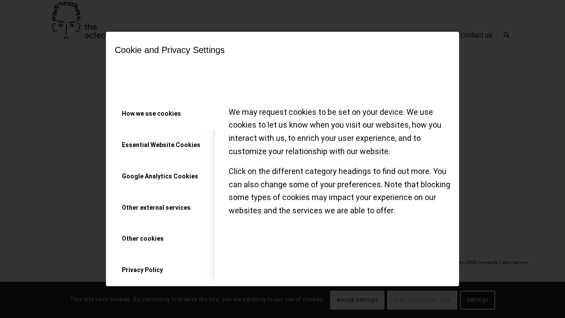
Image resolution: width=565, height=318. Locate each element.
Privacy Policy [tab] (142, 269)
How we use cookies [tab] (151, 113)
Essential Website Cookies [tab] (161, 144)
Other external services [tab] (156, 207)
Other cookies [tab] (143, 238)
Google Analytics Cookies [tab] (160, 176)
